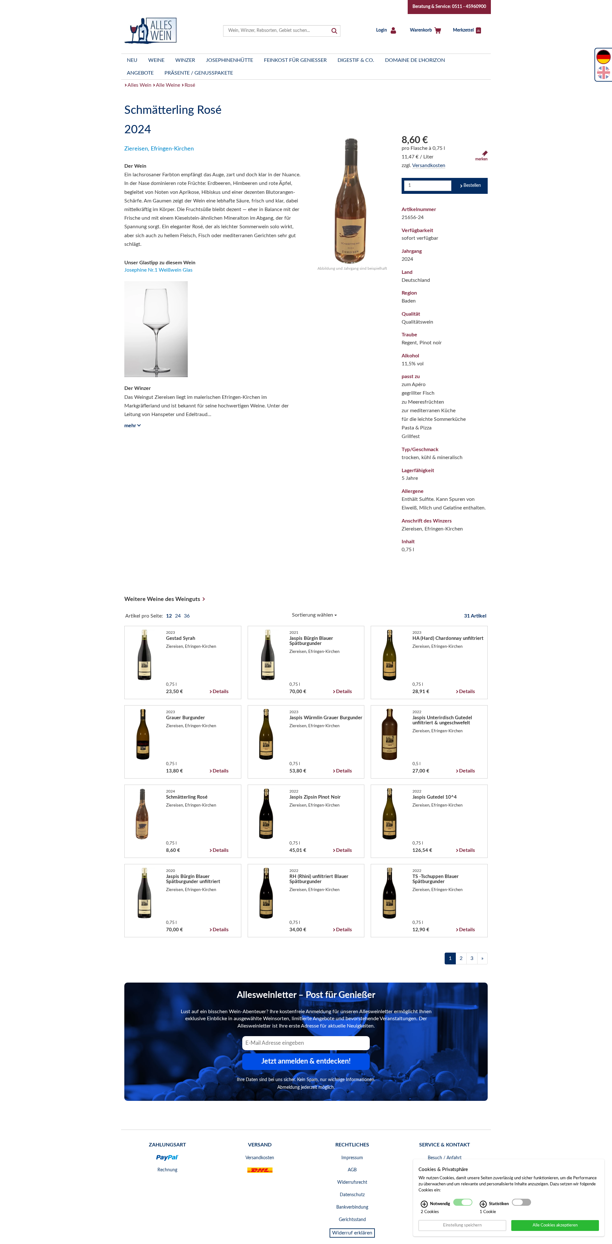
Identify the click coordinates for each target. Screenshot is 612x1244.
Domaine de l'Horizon (415, 60)
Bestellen (472, 185)
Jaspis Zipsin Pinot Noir (315, 797)
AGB (352, 1170)
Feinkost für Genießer (295, 60)
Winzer (185, 60)
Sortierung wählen (313, 615)
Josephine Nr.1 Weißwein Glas (158, 270)
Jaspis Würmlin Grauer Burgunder (325, 717)
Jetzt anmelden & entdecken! (306, 1061)
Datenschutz (352, 1195)
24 (178, 615)
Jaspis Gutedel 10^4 (434, 797)
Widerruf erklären (352, 1232)
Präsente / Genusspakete (198, 73)
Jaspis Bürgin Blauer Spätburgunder (311, 641)
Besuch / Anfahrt (445, 1158)
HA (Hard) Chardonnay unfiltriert (448, 638)
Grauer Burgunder (185, 717)
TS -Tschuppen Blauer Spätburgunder (435, 879)
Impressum (352, 1158)
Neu (132, 60)
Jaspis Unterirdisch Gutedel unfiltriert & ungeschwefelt (442, 720)
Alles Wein (139, 85)
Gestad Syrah (180, 638)
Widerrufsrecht (352, 1182)
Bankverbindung (352, 1207)
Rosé (190, 85)
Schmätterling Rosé (187, 797)
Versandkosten (428, 165)
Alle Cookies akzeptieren (555, 1225)
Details (221, 691)
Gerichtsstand (352, 1220)
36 (187, 615)
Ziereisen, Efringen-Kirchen (159, 149)
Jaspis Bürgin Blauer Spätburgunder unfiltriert (193, 879)
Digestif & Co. (356, 60)
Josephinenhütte (229, 60)
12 (169, 615)
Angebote (140, 73)
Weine (156, 60)
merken (481, 159)
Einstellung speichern (462, 1225)
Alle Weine (168, 85)
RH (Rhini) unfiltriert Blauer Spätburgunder (318, 879)
